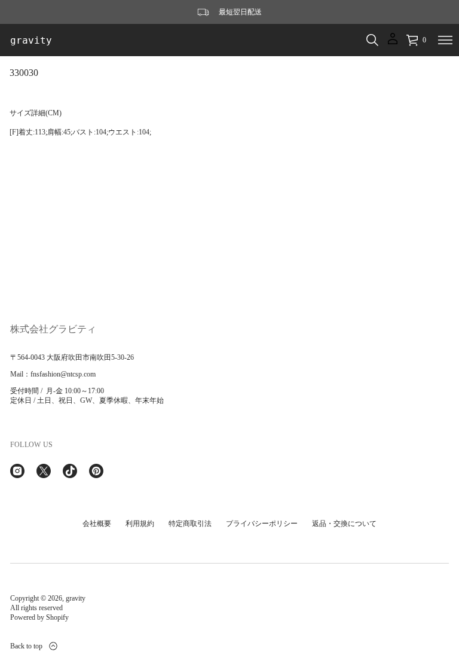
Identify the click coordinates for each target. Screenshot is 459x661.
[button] (372, 40)
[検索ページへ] (372, 40)
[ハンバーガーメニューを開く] (445, 40)
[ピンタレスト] (96, 471)
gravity (31, 40)
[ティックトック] (70, 471)
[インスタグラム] (17, 471)
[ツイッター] (43, 471)
